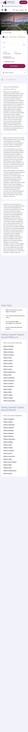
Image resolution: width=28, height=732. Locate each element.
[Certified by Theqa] (7, 567)
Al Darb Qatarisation (6, 532)
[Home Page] (2, 79)
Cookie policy (5, 624)
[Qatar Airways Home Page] (2, 10)
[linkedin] (10, 580)
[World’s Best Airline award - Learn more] (4, 592)
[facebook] (3, 580)
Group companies (5, 542)
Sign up (22, 10)
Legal (12, 624)
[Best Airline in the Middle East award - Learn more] (4, 614)
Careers (3, 525)
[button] (15, 345)
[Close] (1, 2)
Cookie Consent (12, 629)
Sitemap (4, 629)
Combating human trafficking (17, 626)
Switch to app (23, 2)
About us (3, 522)
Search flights (14, 290)
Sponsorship (4, 529)
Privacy (17, 624)
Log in (17, 10)
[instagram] (17, 580)
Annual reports (4, 534)
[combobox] (14, 267)
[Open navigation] (26, 10)
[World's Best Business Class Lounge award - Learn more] (4, 606)
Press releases (4, 527)
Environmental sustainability (8, 536)
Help (2, 558)
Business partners (5, 552)
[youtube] (13, 580)
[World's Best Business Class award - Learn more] (4, 599)
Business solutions (5, 547)
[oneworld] (5, 10)
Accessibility (5, 626)
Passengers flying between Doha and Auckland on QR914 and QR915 (14, 6)
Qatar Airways (4, 519)
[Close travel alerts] (25, 6)
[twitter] (7, 580)
